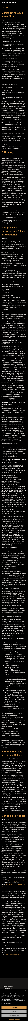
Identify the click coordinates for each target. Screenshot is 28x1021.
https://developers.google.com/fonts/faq (14, 881)
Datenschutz (11, 1019)
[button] (26, 991)
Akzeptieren (14, 1007)
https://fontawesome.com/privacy (13, 954)
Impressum (17, 1019)
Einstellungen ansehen (14, 1015)
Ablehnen (14, 1011)
